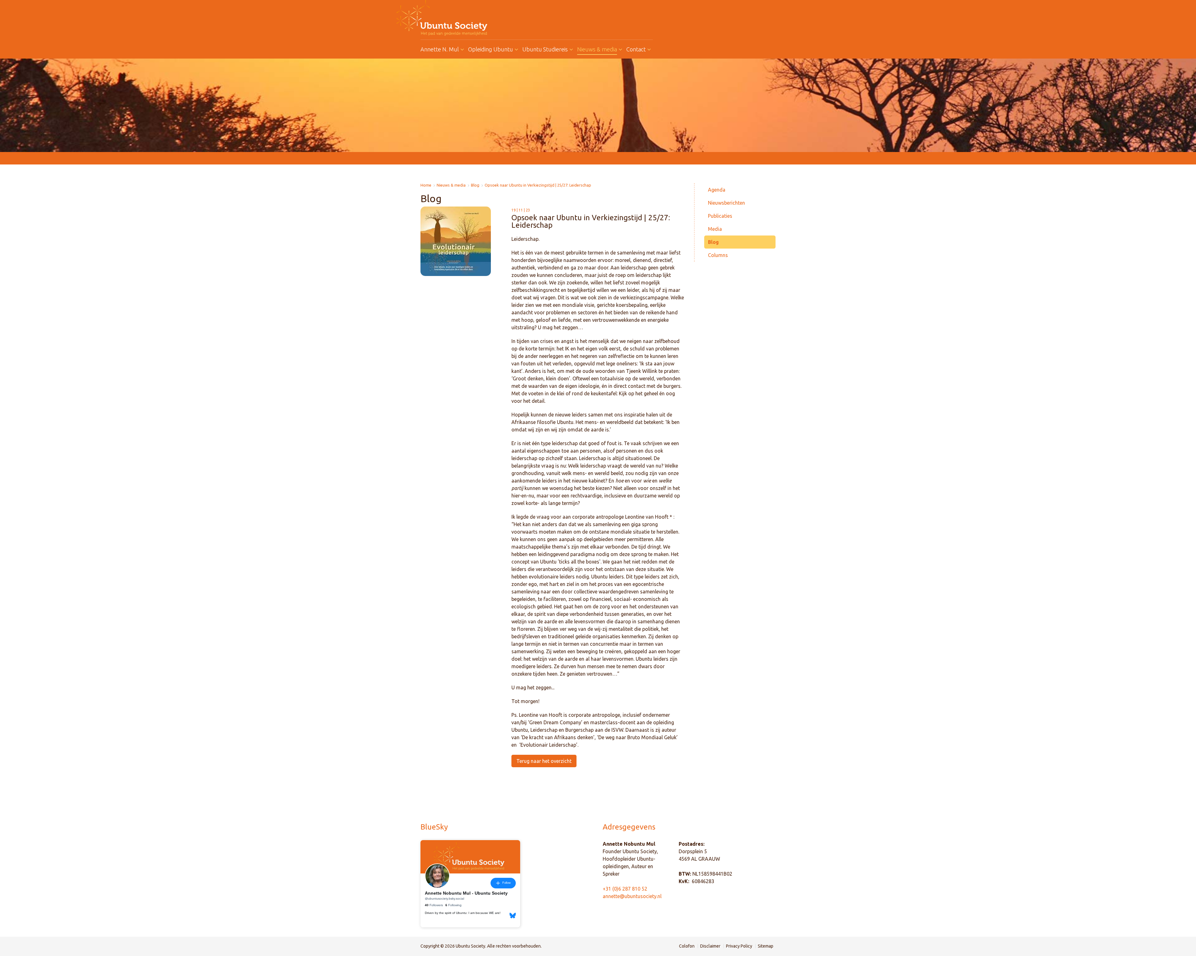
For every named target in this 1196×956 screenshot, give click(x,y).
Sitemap (765, 946)
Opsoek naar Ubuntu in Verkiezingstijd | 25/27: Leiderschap (538, 185)
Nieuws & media (451, 185)
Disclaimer (710, 946)
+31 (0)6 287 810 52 (625, 889)
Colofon (687, 946)
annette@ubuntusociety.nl (632, 896)
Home (425, 185)
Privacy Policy (739, 946)
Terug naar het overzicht (544, 761)
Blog (475, 185)
